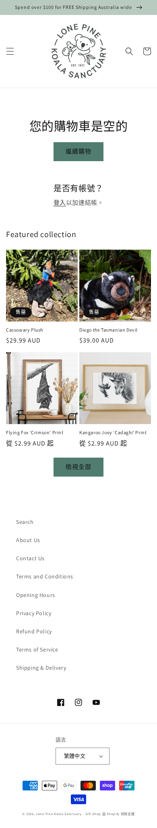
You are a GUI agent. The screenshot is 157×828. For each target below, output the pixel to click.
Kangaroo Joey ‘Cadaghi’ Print (113, 432)
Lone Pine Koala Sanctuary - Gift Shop (68, 813)
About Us (28, 540)
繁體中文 (75, 755)
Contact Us (30, 558)
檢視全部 (78, 467)
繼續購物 (78, 151)
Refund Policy (34, 631)
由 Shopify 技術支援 (118, 813)
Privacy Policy (33, 613)
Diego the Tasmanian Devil (108, 330)
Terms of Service (37, 649)
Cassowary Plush (24, 330)
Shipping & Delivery (41, 667)
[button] (10, 51)
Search (25, 521)
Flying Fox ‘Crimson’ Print (35, 432)
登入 (60, 202)
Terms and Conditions (44, 576)
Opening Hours (35, 595)
